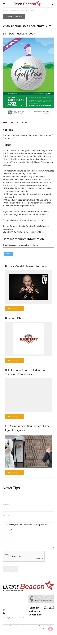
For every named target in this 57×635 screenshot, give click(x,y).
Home (5, 10)
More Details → (14, 309)
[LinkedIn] (4, 613)
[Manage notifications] (50, 629)
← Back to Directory (14, 16)
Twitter (8, 254)
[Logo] (27, 4)
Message (7, 530)
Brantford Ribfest (15, 318)
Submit (10, 569)
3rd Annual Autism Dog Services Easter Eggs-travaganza (27, 428)
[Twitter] (4, 610)
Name (6, 504)
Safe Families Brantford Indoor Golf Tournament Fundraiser (25, 372)
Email (6, 515)
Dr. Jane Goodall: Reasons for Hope (26, 266)
